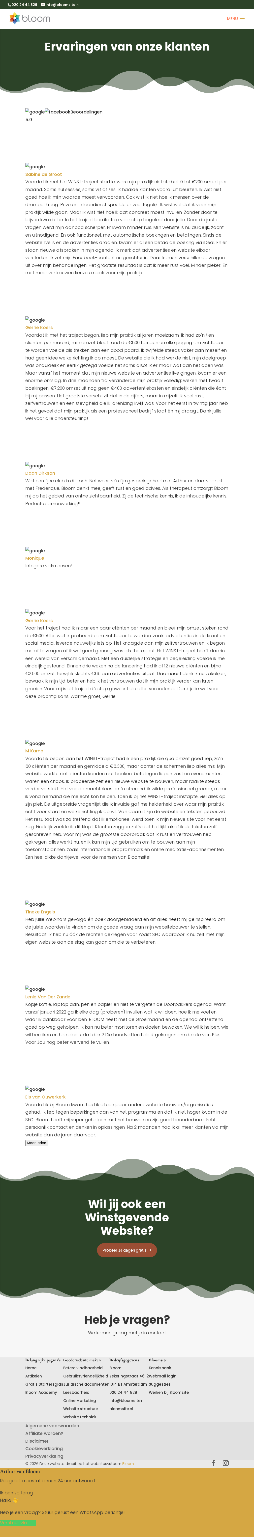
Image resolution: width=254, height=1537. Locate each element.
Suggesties (160, 1384)
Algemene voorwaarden (52, 1426)
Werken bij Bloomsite (169, 1392)
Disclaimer (37, 1441)
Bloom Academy (41, 1392)
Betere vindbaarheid (83, 1368)
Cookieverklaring (44, 1448)
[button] (18, 1523)
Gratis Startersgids (44, 1384)
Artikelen (33, 1376)
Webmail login (163, 1376)
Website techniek (79, 1417)
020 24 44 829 (123, 1392)
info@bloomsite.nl (127, 1400)
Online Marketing (79, 1400)
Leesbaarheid (76, 1392)
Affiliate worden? (44, 1433)
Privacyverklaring (44, 1456)
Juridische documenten (86, 1384)
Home (30, 1368)
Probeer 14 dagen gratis (124, 1250)
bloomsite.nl (121, 1408)
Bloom (128, 1463)
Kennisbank (160, 1368)
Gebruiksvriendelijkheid (85, 1376)
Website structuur (80, 1408)
